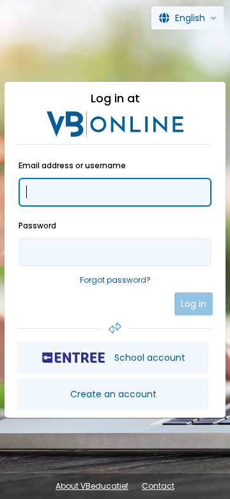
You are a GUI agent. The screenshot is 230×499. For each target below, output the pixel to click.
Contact (158, 485)
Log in (193, 303)
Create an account (113, 394)
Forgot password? (115, 279)
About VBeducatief (92, 485)
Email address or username (72, 165)
